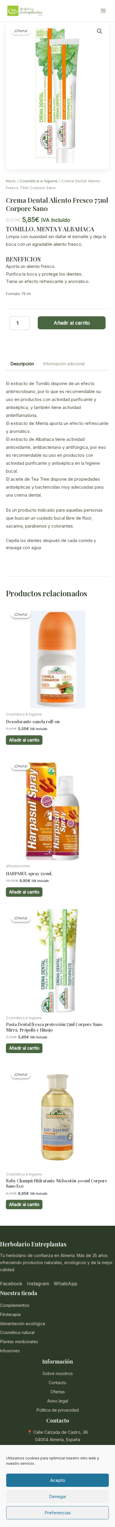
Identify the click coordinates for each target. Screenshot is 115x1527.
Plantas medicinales (19, 1341)
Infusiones (10, 1350)
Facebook (11, 1284)
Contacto (57, 1382)
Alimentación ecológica (22, 1323)
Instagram (38, 1284)
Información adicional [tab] (64, 363)
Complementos (14, 1305)
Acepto (57, 1480)
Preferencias (58, 1512)
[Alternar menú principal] (103, 11)
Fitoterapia (10, 1314)
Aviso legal (57, 1400)
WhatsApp (65, 1284)
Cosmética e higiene (38, 181)
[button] (99, 31)
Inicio (11, 181)
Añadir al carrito (72, 323)
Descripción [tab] (22, 363)
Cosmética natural (17, 1332)
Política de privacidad (58, 1410)
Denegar (57, 1496)
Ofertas (57, 1391)
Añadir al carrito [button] (24, 739)
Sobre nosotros (57, 1373)
